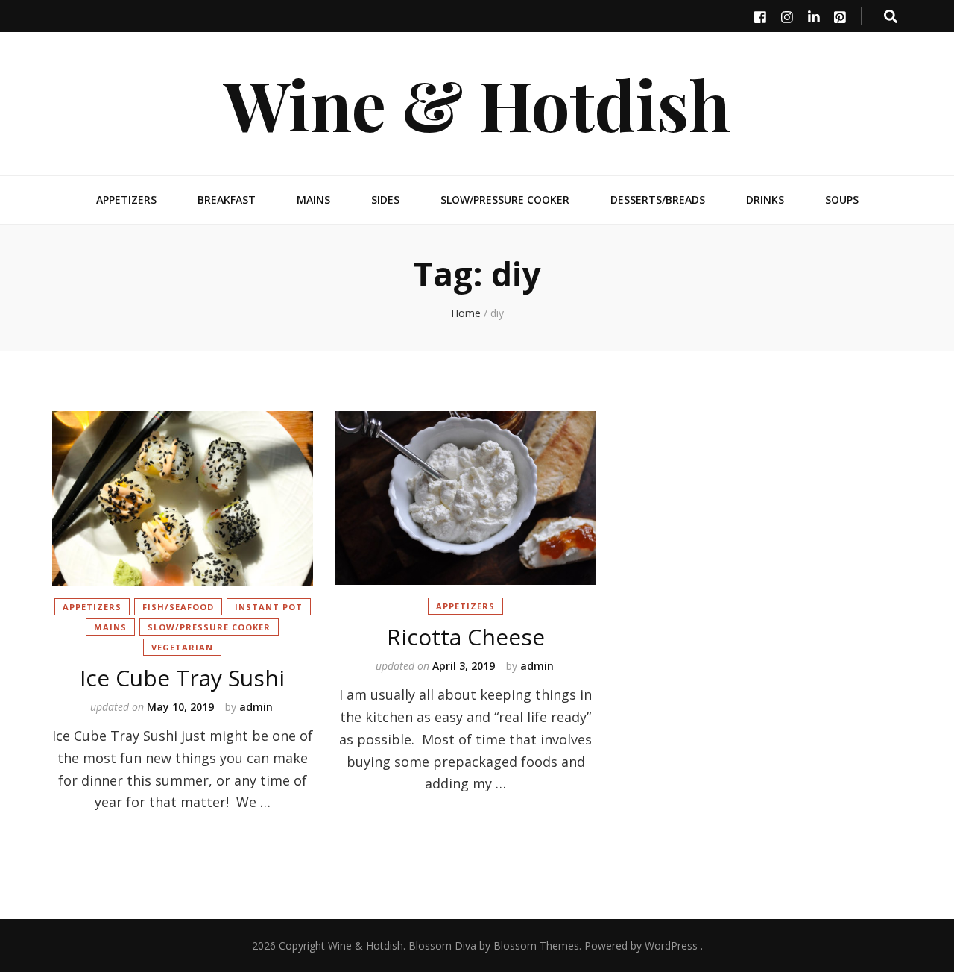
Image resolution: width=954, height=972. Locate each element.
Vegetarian (182, 647)
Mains (313, 199)
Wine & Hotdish (477, 103)
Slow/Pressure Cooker (504, 199)
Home (466, 313)
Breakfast (227, 199)
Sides (385, 199)
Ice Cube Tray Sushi (182, 677)
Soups (842, 199)
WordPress (671, 945)
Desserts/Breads (657, 199)
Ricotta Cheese (466, 636)
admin (256, 707)
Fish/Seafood (178, 606)
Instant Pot (269, 606)
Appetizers (126, 199)
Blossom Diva (442, 945)
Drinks (765, 199)
